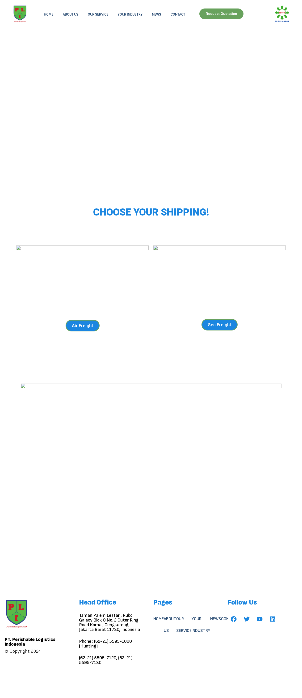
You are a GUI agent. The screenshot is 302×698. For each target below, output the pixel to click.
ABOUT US (70, 14)
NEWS (156, 14)
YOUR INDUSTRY (130, 14)
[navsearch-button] (261, 14)
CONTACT (178, 14)
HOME (48, 14)
